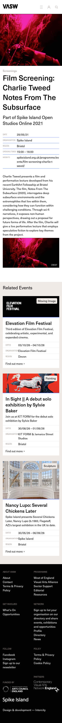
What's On (9, 610)
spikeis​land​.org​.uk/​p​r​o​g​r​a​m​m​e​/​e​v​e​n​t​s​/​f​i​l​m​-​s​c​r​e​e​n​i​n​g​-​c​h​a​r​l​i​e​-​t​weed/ (38, 161)
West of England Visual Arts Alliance (46, 580)
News (37, 639)
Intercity (40, 710)
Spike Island (24, 140)
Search (56, 7)
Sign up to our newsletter (11, 665)
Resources (40, 594)
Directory (39, 635)
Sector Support (43, 586)
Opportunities (11, 614)
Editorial (39, 590)
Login (49, 7)
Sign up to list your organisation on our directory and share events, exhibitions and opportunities (46, 618)
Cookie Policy (42, 663)
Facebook (9, 654)
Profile (38, 631)
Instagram (9, 659)
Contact (8, 582)
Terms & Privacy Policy (13, 588)
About (6, 578)
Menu (41, 7)
